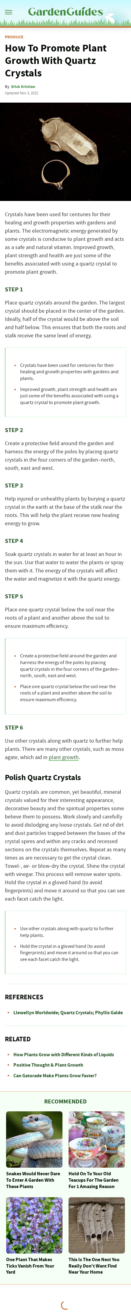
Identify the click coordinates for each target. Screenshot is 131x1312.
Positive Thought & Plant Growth (48, 1065)
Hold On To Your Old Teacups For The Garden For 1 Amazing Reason (94, 1180)
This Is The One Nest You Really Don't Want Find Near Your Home (94, 1266)
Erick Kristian (23, 86)
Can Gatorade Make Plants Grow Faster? (55, 1076)
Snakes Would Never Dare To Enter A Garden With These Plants (33, 1180)
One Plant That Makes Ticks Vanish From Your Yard (30, 1266)
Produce (14, 37)
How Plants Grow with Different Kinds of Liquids (63, 1055)
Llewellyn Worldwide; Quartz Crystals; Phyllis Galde (68, 1013)
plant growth (64, 757)
